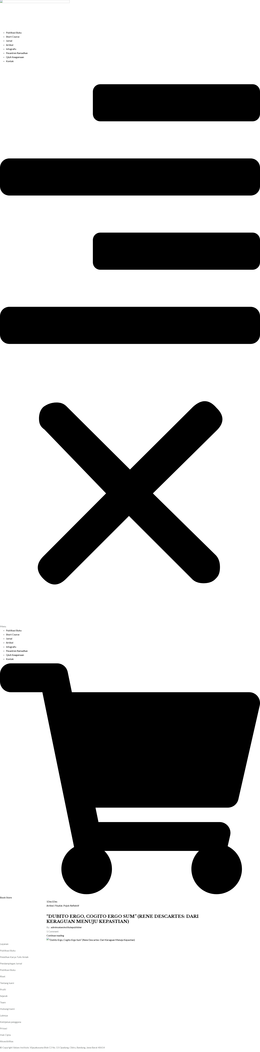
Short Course (12, 36)
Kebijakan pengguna (10, 1021)
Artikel (9, 44)
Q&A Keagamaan (15, 57)
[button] (130, 347)
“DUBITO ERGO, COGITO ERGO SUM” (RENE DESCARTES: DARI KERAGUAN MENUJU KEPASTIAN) (122, 919)
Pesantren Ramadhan (17, 53)
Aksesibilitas (6, 1041)
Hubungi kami (7, 1008)
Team (3, 1002)
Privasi (3, 1028)
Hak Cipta (5, 1034)
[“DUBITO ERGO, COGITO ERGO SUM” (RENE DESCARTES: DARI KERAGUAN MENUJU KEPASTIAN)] (90, 939)
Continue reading (55, 935)
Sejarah (4, 995)
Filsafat (58, 905)
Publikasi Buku (14, 32)
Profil (3, 989)
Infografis (11, 48)
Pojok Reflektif (71, 905)
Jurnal (9, 40)
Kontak (10, 61)
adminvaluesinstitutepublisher (66, 927)
